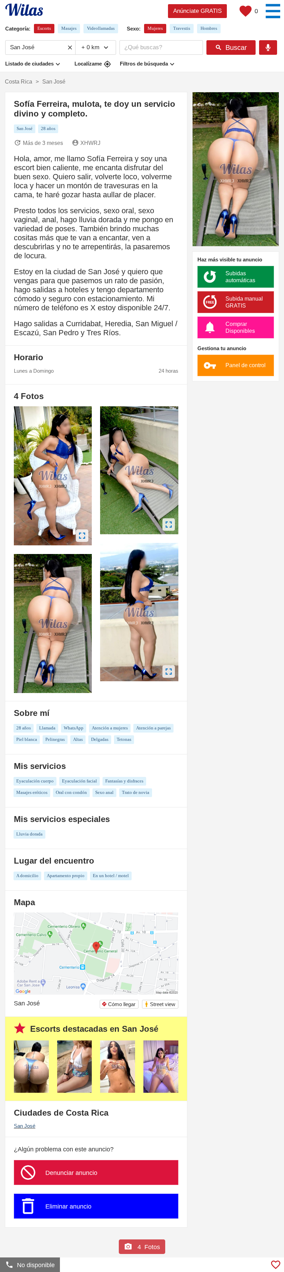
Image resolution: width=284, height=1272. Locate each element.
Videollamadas (101, 28)
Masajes (69, 28)
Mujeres (155, 28)
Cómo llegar (118, 1004)
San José (24, 1126)
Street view (159, 1004)
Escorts (44, 28)
